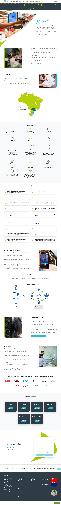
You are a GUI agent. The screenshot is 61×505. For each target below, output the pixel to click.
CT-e (18, 483)
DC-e (18, 493)
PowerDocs (20, 479)
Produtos (32, 483)
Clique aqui (46, 483)
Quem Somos (28, 1)
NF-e (18, 480)
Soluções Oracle (20, 499)
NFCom (19, 488)
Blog (36, 1)
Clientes (32, 1)
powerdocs (37, 408)
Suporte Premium (21, 500)
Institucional (33, 479)
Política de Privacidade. (29, 503)
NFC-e (19, 486)
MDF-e (19, 484)
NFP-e (19, 481)
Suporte (55, 1)
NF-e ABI (19, 495)
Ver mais (10, 408)
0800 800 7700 (10, 447)
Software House (22, 1)
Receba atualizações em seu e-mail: (28, 468)
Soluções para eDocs (14, 1)
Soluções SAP (20, 497)
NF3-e (19, 487)
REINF (19, 489)
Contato (38, 1)
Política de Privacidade (50, 469)
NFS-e (19, 485)
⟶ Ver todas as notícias (8, 468)
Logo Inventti (7, 1)
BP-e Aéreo (20, 496)
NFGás (19, 494)
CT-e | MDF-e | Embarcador (22, 491)
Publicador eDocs (21, 492)
